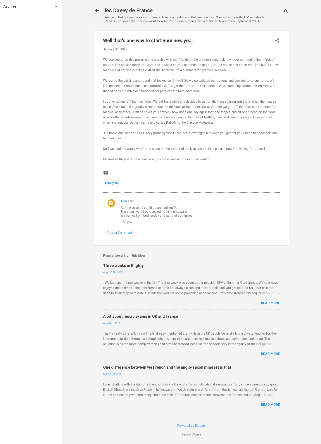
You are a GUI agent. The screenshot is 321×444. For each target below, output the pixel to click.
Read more (270, 303)
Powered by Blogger (191, 426)
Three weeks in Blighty (123, 265)
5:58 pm (126, 222)
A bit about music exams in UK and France (140, 316)
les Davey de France (129, 10)
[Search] (286, 12)
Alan (124, 201)
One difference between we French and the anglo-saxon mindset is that (167, 367)
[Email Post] (105, 174)
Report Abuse (191, 434)
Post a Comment (119, 233)
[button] (277, 41)
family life (112, 183)
